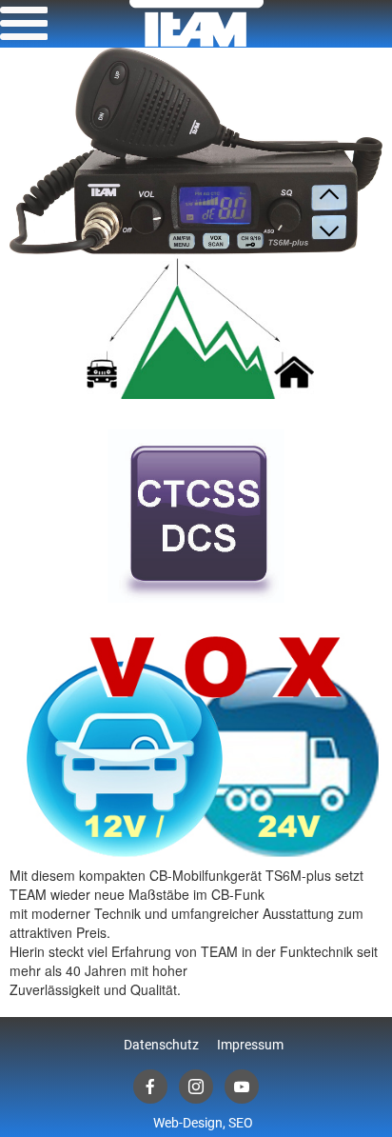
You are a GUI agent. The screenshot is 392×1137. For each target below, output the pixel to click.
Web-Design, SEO (203, 1122)
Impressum (250, 1044)
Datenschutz (161, 1044)
